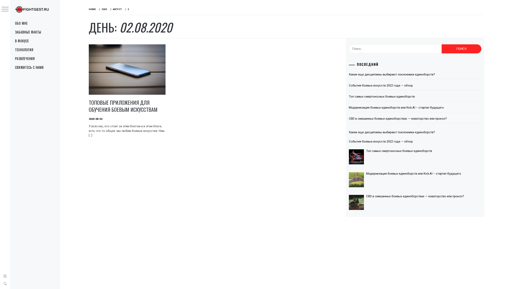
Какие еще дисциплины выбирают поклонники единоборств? (392, 74)
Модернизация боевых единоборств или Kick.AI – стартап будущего (396, 107)
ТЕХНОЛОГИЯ (24, 49)
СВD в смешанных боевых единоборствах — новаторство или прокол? (398, 118)
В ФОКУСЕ (22, 41)
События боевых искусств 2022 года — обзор (381, 85)
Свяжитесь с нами (29, 67)
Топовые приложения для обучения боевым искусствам (123, 106)
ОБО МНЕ (21, 23)
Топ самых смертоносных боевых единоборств (382, 96)
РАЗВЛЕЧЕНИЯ (25, 58)
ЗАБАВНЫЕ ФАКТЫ (28, 32)
